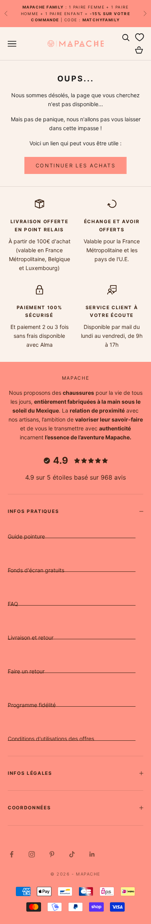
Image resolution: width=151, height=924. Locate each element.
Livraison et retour (30, 637)
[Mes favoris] (139, 37)
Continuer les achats (75, 165)
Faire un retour (26, 671)
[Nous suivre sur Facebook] (11, 854)
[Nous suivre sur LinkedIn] (92, 854)
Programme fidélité (32, 705)
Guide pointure (26, 536)
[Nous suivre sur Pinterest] (52, 854)
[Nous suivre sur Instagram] (32, 854)
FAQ (13, 604)
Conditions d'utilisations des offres (51, 738)
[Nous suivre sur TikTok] (72, 854)
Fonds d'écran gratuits (36, 570)
